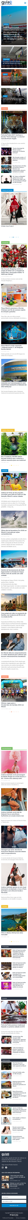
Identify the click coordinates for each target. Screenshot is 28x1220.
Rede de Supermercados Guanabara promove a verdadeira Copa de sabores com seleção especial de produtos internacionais (19, 953)
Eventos (5, 96)
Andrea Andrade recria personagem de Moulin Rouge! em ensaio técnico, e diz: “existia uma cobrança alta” (13, 776)
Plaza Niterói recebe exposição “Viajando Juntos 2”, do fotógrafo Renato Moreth (12, 347)
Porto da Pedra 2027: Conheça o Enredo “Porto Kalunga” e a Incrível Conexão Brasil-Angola (12, 136)
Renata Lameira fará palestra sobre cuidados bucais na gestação (19, 1128)
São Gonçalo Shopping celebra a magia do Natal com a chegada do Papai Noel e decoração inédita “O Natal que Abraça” (12, 271)
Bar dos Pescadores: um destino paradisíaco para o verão (11, 933)
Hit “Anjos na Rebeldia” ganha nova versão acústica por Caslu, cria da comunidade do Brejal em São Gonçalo (19, 179)
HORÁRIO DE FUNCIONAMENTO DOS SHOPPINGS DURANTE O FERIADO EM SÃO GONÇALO (14, 384)
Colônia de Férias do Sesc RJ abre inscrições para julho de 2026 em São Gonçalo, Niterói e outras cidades (13, 494)
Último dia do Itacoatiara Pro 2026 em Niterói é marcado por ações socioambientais (14, 532)
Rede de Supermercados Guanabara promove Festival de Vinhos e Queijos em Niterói (19, 965)
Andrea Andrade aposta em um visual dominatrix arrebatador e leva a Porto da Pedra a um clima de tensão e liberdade (13, 889)
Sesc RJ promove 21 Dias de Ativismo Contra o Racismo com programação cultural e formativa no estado (19, 169)
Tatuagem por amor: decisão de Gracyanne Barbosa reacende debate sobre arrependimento (13, 851)
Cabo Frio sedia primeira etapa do (12, 704)
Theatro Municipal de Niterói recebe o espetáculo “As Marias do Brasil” (19, 150)
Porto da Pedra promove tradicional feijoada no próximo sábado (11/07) (13, 1026)
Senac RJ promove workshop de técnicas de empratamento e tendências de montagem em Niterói (19, 1094)
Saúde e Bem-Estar (7, 430)
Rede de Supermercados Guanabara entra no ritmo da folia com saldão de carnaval (19, 985)
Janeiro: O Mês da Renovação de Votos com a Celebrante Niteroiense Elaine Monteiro (19, 1110)
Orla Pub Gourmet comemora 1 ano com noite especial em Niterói (19, 1064)
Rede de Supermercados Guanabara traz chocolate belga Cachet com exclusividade (19, 975)
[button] (9, 237)
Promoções (6, 59)
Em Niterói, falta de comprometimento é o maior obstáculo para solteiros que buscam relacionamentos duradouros (13, 654)
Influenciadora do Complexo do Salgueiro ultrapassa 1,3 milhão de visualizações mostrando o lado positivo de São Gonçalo (13, 79)
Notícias (6, 24)
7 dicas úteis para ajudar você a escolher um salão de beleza (17, 1177)
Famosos (5, 74)
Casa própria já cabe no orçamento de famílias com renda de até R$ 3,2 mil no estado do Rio (13, 615)
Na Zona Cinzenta (6, 232)
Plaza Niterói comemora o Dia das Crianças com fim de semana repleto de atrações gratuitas (13, 310)
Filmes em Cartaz (7, 190)
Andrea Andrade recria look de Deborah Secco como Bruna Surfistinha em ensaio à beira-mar (12, 814)
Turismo (4, 906)
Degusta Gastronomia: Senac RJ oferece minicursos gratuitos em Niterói (19, 1084)
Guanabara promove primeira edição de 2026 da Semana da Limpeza (14, 62)
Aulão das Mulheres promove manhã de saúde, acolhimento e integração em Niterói (18, 1050)
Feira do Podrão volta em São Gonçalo (18, 1072)
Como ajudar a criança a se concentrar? (19, 1118)
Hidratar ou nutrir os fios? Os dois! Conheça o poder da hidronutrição (18, 1184)
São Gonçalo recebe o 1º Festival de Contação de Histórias (19, 159)
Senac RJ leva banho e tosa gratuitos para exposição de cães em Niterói (13, 98)
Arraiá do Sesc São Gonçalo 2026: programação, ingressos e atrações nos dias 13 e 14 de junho (19, 1039)
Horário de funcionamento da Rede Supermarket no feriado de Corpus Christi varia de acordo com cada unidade (12, 572)
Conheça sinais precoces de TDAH (12, 456)
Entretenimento (6, 748)
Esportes (4, 676)
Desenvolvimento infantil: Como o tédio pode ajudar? (18, 1138)
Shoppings (5, 242)
